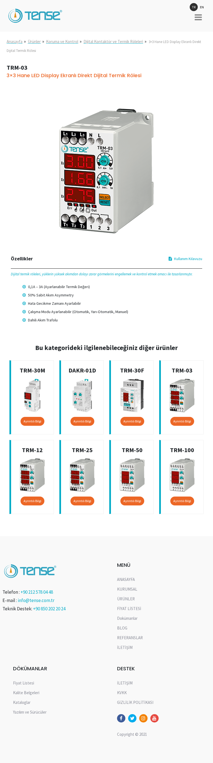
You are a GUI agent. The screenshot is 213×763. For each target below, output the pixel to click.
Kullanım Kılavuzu (188, 258)
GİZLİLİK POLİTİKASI (135, 702)
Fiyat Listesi (23, 683)
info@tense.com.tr (36, 600)
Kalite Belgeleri (26, 692)
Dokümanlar (127, 618)
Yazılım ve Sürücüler (30, 712)
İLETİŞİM (125, 647)
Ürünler (34, 41)
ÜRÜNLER (126, 598)
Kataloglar (22, 702)
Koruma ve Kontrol (62, 41)
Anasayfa (14, 41)
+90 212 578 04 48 (37, 592)
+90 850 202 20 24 (49, 609)
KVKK (122, 692)
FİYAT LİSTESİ (129, 608)
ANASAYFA (126, 579)
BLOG (122, 628)
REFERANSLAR (130, 637)
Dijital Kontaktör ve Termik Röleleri (113, 41)
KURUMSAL (127, 589)
